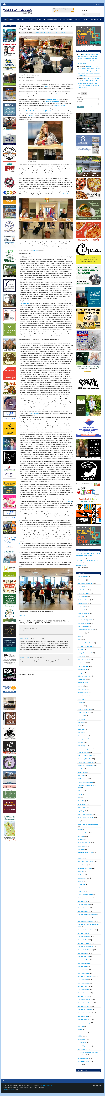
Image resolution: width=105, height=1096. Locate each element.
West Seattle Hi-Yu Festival (85, 950)
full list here (32, 115)
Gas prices (81, 703)
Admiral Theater (82, 590)
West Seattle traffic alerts (85, 1013)
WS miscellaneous (83, 1058)
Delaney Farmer (67, 501)
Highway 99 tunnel (83, 739)
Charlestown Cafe (83, 626)
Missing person (82, 772)
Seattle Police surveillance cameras (88, 824)
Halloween (81, 722)
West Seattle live (82, 966)
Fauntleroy (81, 686)
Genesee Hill (81, 716)
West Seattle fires (83, 940)
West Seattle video (83, 1016)
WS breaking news (83, 1046)
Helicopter (81, 729)
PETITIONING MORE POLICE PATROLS (87, 561)
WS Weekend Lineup (84, 1061)
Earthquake (81, 673)
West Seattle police (83, 986)
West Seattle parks (83, 980)
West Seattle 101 (82, 901)
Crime (79, 640)
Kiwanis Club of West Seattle (86, 762)
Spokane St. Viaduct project (86, 861)
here (53, 305)
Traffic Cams (77, 19)
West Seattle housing (84, 956)
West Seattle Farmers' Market (86, 930)
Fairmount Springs (83, 683)
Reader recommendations (85, 814)
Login (78, 93)
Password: (79, 101)
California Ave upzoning (85, 620)
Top (20, 1089)
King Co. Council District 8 (85, 756)
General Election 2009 (84, 712)
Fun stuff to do (82, 696)
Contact (29, 19)
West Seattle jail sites (84, 960)
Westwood (81, 1026)
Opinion (80, 794)
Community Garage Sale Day (86, 630)
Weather (85, 19)
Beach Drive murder (83, 613)
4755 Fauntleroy (82, 587)
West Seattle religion (84, 996)
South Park (81, 849)
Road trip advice (81, 565)
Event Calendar (20, 19)
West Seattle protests (84, 993)
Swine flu (80, 871)
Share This (22, 615)
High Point (81, 732)
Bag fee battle (81, 610)
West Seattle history (83, 953)
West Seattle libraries (84, 963)
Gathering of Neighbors (85, 709)
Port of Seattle (82, 804)
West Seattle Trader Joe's (85, 1009)
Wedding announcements (85, 898)
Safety (79, 821)
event (46, 86)
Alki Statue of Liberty (84, 600)
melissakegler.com (59, 105)
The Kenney (81, 875)
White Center (81, 1033)
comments (11, 1089)
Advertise (11, 19)
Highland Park (82, 736)
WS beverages (82, 1043)
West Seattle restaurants (85, 1000)
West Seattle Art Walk (84, 905)
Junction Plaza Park (83, 752)
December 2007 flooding (85, 646)
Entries (5, 1089)
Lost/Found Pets (52, 19)
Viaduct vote (81, 891)
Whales (80, 1029)
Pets (79, 798)
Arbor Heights (82, 606)
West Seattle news (51, 32)
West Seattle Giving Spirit (85, 943)
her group (35, 250)
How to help (81, 746)
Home (5, 19)
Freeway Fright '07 (83, 693)
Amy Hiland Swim (24, 303)
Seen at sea (81, 836)
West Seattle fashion (83, 933)
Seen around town (83, 833)
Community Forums (95, 19)
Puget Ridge (81, 811)
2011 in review (82, 580)
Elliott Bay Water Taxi (84, 676)
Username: (79, 97)
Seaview (80, 829)
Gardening (81, 699)
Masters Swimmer (34, 413)
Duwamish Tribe (82, 669)
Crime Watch (37, 19)
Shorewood (81, 839)
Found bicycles (82, 689)
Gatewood (80, 706)
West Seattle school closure (86, 1003)
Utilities (80, 888)
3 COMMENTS (40, 32)
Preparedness (82, 807)
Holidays (80, 742)
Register (84, 93)
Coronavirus (81, 633)
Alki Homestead (82, 596)
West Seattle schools (83, 1006)
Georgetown (81, 719)
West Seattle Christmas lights (86, 921)
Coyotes (80, 636)
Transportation (82, 878)
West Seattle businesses (84, 918)
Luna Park (81, 769)
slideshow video (59, 93)
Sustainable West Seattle (85, 868)
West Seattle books (83, 911)
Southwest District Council (85, 853)
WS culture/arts (82, 1049)
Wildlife (80, 1036)
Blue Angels (81, 616)
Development (81, 663)
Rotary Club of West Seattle (85, 817)
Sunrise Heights (82, 865)
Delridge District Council (85, 653)
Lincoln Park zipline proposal (86, 765)
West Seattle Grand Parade (85, 946)
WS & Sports (61, 32)
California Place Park (84, 623)
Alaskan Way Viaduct (84, 593)
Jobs (44, 19)
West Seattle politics (83, 990)
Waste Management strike (85, 895)
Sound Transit (82, 846)
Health (80, 726)
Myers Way (81, 775)
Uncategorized (82, 885)
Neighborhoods (82, 779)
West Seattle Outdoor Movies (86, 976)
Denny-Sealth (81, 656)
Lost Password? (95, 107)
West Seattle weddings (84, 1023)
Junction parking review (85, 749)
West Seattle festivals (84, 937)
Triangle (80, 881)
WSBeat (80, 1065)
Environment (81, 679)
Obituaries (61, 19)
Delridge (80, 649)
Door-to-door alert (83, 666)
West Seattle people (83, 983)
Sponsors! (69, 19)
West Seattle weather (84, 1019)
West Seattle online (83, 973)
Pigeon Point (81, 801)
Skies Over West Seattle (84, 843)
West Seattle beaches (84, 908)
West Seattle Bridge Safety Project (87, 914)
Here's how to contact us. (45, 1085)
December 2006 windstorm (85, 643)
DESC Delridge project (84, 659)
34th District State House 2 (85, 583)
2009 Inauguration (83, 577)
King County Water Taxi (84, 759)
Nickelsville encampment (85, 782)
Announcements (82, 603)
